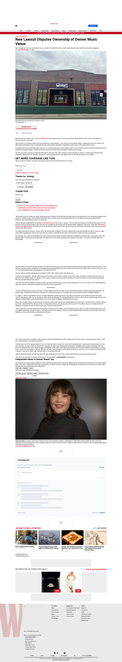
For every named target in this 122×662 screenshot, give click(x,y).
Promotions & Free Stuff (73, 608)
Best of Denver (83, 30)
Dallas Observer (29, 639)
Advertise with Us (71, 610)
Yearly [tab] (31, 368)
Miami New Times (30, 645)
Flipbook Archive (85, 616)
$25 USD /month (32, 373)
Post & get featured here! (96, 569)
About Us (83, 608)
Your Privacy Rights (87, 655)
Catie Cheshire (21, 50)
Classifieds (69, 612)
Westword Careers (86, 614)
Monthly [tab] (25, 368)
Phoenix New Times (30, 647)
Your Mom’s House (44, 138)
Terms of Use (70, 614)
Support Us (93, 25)
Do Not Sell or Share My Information (61, 659)
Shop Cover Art (85, 618)
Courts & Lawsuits (21, 36)
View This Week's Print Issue (31, 631)
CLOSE (18, 200)
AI (74, 655)
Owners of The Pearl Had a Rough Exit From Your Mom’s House (37, 206)
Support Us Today (21, 377)
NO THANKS (29, 187)
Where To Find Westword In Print (32, 635)
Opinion (36, 30)
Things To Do (72, 30)
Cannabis (28, 30)
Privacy (36, 173)
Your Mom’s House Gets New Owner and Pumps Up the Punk (36, 208)
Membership (84, 620)
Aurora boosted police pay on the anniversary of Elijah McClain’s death (61, 33)
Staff (82, 612)
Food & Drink (45, 30)
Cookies (52, 655)
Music (63, 30)
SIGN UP (19, 170)
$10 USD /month (21, 373)
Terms (31, 173)
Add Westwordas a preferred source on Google (26, 127)
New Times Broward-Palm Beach (30, 642)
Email (17, 166)
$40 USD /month (43, 373)
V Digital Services (29, 649)
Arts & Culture (55, 30)
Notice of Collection (21, 173)
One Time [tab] (19, 368)
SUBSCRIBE (20, 187)
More (101, 30)
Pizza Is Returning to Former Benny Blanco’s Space (34, 210)
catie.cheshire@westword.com (25, 446)
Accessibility (64, 655)
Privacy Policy (70, 616)
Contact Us (84, 610)
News (21, 30)
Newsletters (93, 30)
